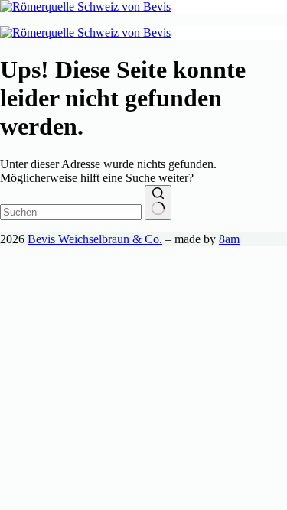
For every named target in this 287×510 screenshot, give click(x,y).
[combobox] (71, 212)
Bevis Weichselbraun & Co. (95, 238)
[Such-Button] (158, 202)
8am (229, 238)
